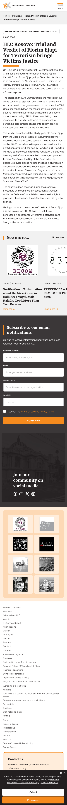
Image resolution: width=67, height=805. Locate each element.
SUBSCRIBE (33, 420)
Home (6, 15)
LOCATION (7, 395)
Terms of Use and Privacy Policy (37, 411)
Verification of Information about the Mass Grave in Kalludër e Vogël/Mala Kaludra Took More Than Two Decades (22, 297)
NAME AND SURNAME (11, 350)
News (7, 283)
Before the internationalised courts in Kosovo (31, 31)
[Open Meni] (60, 6)
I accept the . (31, 411)
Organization (9, 380)
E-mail (6, 365)
